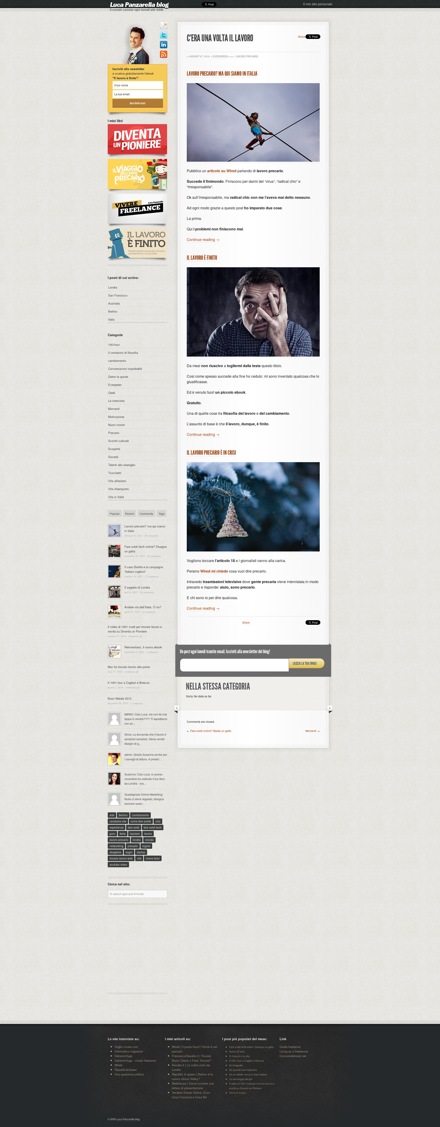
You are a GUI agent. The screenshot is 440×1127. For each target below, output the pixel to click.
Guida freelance (290, 1047)
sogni (129, 852)
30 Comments (151, 535)
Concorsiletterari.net (293, 1056)
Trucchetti (114, 473)
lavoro (148, 833)
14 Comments (147, 592)
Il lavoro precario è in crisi (211, 452)
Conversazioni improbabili (125, 368)
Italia (111, 319)
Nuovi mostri (116, 425)
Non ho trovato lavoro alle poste (129, 667)
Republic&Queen (126, 1069)
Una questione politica (129, 1074)
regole (146, 846)
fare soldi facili (153, 827)
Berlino (112, 311)
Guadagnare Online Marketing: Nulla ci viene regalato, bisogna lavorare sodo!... (144, 798)
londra (137, 840)
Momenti (310, 731)
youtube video (118, 864)
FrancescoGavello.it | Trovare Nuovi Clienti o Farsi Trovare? (191, 1058)
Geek (111, 392)
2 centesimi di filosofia (123, 352)
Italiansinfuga (123, 1056)
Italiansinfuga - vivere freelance (135, 1060)
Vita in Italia (116, 497)
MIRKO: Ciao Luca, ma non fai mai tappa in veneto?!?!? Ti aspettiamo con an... (145, 718)
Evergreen (220, 56)
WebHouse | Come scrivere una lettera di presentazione (193, 1085)
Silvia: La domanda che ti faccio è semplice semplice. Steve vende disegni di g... (145, 738)
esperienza (117, 827)
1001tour (114, 344)
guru (112, 833)
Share (301, 36)
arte (112, 815)
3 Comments (136, 703)
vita (139, 858)
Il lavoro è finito (202, 257)
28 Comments (154, 556)
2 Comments (152, 652)
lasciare (135, 833)
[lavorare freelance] (137, 226)
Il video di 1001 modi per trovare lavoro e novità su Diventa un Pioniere (135, 629)
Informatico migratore (129, 1051)
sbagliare (115, 852)
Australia (114, 303)
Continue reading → (203, 239)
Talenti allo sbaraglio (121, 465)
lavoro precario (247, 56)
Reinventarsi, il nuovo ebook (143, 647)
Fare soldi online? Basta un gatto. (211, 731)
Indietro (176, 709)
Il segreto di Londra (137, 587)
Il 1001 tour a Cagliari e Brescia (128, 682)
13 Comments (149, 612)
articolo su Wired (221, 170)
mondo (149, 840)
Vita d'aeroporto (118, 489)
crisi (157, 821)
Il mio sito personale (317, 4)
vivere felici (153, 858)
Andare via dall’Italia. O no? (142, 607)
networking (116, 846)
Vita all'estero (117, 481)
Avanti (329, 709)
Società (113, 457)
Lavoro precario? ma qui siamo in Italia (222, 73)
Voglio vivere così (126, 1047)
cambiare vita (118, 821)
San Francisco (117, 295)
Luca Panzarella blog (128, 1119)
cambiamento (117, 360)
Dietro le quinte (118, 376)
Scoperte (114, 449)
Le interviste (116, 400)
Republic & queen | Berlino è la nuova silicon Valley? (192, 1076)
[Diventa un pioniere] (137, 156)
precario (133, 846)
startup (141, 852)
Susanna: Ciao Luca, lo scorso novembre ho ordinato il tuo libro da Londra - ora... (144, 778)
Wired (118, 1065)
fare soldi (133, 827)
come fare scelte (141, 821)
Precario (113, 433)
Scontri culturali (118, 441)
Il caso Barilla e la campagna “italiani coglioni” (143, 569)
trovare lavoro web (121, 858)
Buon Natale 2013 (119, 698)
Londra (112, 287)
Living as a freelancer (294, 1051)
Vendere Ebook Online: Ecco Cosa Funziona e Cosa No (191, 1094)
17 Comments (152, 576)
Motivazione (116, 417)
